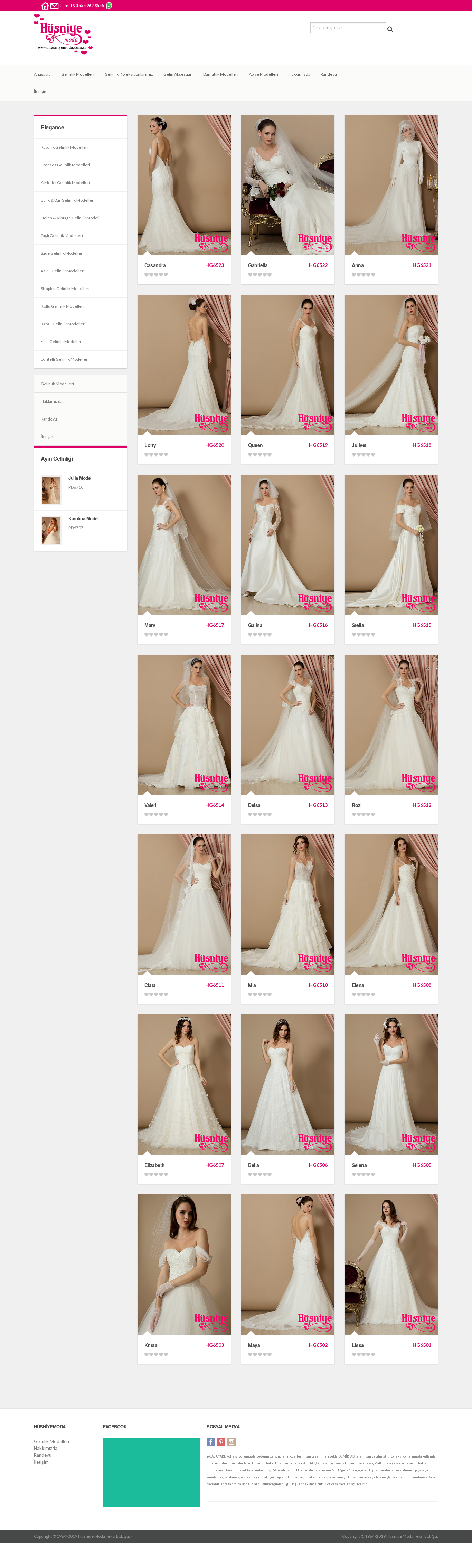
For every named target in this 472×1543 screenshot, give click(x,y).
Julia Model (80, 478)
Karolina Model (83, 518)
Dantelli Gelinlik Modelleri (65, 359)
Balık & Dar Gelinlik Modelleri (68, 200)
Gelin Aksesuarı (178, 74)
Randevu (329, 74)
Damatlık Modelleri (220, 74)
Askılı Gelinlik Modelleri (63, 270)
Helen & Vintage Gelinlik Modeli (70, 217)
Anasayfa (42, 74)
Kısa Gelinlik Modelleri (62, 341)
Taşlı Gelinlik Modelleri (62, 235)
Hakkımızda (299, 74)
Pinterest (221, 1442)
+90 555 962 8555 (87, 5)
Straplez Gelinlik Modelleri (65, 288)
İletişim (41, 91)
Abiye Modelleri (263, 74)
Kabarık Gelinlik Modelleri (64, 147)
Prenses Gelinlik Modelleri (65, 165)
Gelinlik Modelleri (77, 74)
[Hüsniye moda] (63, 40)
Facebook (211, 1442)
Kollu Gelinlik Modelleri (62, 306)
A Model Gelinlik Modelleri (65, 182)
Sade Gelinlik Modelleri (62, 253)
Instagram (231, 1442)
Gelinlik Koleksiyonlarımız (129, 74)
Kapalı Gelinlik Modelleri (63, 323)
